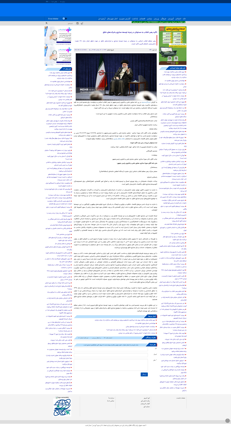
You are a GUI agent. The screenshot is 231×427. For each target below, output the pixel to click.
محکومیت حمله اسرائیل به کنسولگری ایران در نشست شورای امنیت (173, 183)
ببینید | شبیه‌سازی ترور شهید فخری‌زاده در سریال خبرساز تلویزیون (173, 316)
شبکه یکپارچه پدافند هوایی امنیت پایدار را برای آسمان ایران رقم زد (173, 356)
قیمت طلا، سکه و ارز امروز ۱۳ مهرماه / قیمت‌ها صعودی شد (174, 334)
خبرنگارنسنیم (146, 102)
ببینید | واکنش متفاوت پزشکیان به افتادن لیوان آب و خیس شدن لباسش (173, 163)
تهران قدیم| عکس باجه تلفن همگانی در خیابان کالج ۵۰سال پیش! (174, 219)
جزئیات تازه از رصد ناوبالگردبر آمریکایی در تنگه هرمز (173, 371)
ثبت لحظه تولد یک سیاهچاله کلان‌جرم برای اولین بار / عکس (173, 109)
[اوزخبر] (114, 9)
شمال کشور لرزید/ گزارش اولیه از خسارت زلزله (173, 145)
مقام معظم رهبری (119, 139)
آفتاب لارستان (145, 404)
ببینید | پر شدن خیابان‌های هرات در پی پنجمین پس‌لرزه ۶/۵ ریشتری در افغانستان (174, 322)
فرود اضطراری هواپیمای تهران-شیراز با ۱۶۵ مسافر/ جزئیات (173, 271)
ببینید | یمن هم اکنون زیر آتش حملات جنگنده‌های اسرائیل (174, 115)
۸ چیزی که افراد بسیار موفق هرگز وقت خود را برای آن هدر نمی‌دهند (172, 139)
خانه (184, 19)
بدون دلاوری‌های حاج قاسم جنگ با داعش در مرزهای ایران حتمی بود (172, 259)
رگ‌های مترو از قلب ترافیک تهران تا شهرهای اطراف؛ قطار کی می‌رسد (173, 383)
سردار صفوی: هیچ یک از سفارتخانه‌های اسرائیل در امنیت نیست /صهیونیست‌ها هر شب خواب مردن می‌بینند (173, 176)
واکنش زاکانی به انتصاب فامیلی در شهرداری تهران (173, 229)
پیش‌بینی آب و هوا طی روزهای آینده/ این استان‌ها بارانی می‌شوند (173, 169)
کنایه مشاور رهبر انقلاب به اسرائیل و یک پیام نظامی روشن (174, 292)
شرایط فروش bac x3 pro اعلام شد (174, 224)
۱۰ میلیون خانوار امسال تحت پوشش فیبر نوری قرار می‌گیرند (173, 362)
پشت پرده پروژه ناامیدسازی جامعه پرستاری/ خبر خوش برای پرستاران (173, 377)
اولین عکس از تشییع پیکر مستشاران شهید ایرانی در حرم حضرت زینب (173, 253)
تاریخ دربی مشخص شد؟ (178, 234)
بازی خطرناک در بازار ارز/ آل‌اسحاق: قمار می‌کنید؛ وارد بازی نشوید (174, 238)
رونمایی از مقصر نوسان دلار (177, 243)
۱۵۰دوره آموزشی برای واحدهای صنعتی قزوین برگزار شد (173, 247)
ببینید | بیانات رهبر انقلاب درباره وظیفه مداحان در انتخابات (174, 265)
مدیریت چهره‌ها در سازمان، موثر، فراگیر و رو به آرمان (173, 389)
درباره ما (62, 1)
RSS (47, 1)
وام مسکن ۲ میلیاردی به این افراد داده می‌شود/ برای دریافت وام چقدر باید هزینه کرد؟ (173, 91)
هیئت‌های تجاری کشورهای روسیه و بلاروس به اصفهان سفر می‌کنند (173, 133)
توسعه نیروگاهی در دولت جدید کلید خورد (173, 367)
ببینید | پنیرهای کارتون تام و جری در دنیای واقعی (173, 207)
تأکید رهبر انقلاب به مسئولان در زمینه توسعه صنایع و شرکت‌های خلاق (130, 32)
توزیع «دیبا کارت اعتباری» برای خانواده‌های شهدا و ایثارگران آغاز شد (173, 103)
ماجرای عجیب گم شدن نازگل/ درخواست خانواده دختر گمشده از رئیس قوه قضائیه (174, 201)
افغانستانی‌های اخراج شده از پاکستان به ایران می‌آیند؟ (172, 286)
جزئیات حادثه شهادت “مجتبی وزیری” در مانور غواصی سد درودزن (174, 97)
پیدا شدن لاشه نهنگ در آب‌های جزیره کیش (172, 282)
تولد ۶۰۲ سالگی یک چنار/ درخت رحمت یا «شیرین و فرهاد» (173, 213)
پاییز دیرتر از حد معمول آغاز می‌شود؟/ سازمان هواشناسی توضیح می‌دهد (172, 151)
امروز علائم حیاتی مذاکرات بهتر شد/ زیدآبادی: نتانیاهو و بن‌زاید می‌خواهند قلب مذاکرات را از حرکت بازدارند (174, 74)
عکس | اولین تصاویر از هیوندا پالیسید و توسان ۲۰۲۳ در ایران (174, 277)
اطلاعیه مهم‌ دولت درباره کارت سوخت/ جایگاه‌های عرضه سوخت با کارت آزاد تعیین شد (173, 195)
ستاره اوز (147, 406)
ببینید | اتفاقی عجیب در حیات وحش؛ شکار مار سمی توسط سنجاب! (173, 328)
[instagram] (76, 23)
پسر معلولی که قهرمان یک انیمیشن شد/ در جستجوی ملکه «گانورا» (173, 310)
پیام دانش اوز (145, 401)
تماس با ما (54, 1)
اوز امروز (147, 398)
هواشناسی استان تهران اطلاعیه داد (175, 81)
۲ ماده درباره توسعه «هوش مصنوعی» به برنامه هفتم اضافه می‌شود (174, 350)
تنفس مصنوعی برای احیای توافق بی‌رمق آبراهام (174, 344)
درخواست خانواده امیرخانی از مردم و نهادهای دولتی (172, 85)
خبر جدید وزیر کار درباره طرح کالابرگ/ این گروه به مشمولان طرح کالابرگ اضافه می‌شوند (173, 304)
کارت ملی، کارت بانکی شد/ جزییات (175, 339)
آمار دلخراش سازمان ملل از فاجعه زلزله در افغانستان (173, 298)
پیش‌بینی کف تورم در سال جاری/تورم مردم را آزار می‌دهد (172, 189)
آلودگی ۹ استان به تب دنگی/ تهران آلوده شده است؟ (174, 157)
